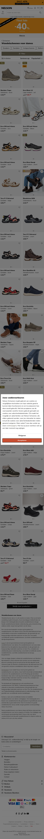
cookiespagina (11, 426)
